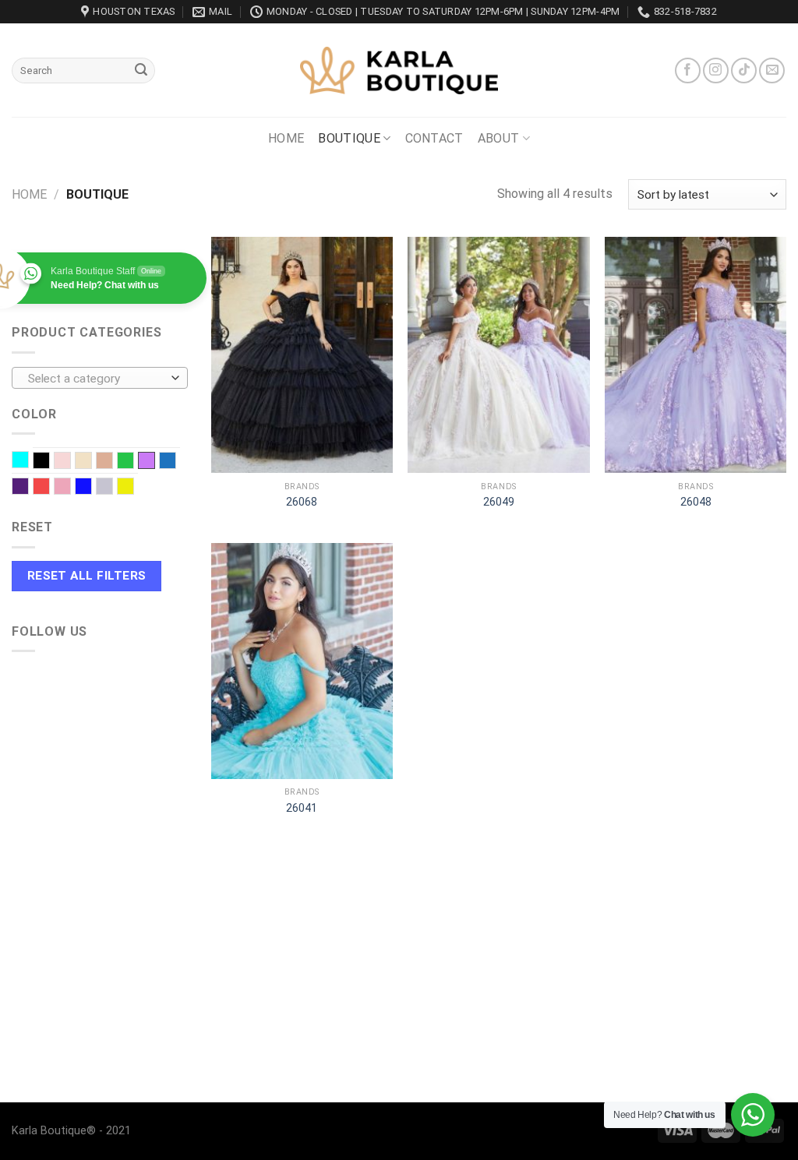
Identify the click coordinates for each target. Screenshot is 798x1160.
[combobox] (100, 378)
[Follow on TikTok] (744, 70)
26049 (498, 502)
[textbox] (96, 379)
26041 (301, 808)
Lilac (146, 460)
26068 (301, 502)
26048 (695, 502)
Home (286, 138)
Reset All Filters (87, 576)
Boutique (349, 138)
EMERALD (133, 462)
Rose (70, 488)
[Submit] (141, 71)
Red (49, 488)
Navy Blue (175, 462)
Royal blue (91, 488)
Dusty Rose (112, 462)
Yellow (133, 488)
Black (49, 462)
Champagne (91, 462)
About (499, 138)
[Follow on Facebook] (688, 70)
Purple (28, 488)
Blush (70, 462)
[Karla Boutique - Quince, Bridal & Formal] (399, 70)
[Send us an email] (772, 70)
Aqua (28, 461)
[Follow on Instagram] (716, 70)
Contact (434, 138)
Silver (112, 488)
